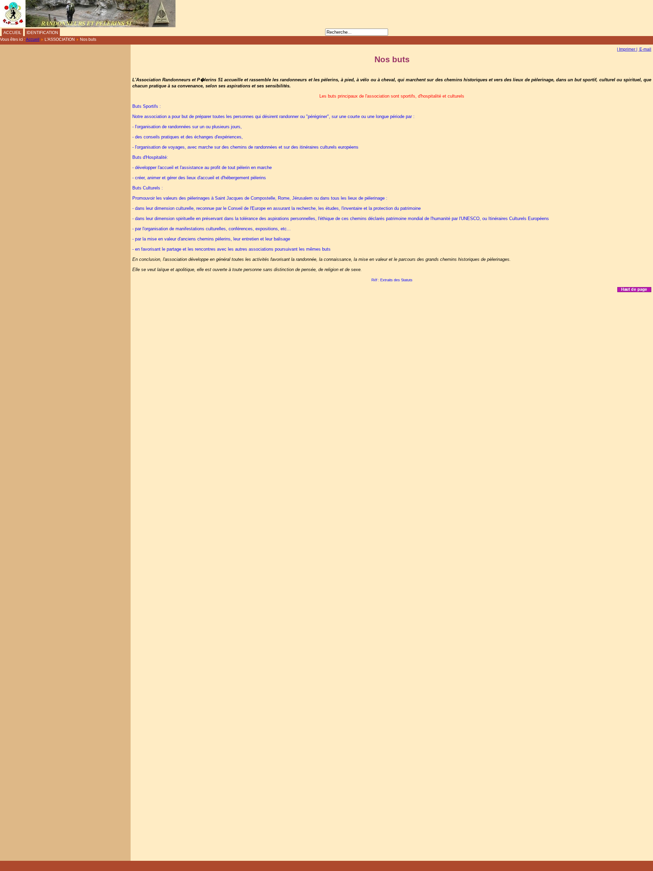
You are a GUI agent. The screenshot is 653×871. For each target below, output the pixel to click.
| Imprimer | (627, 49)
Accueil (32, 39)
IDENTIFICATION (42, 32)
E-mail (644, 49)
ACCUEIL (12, 32)
